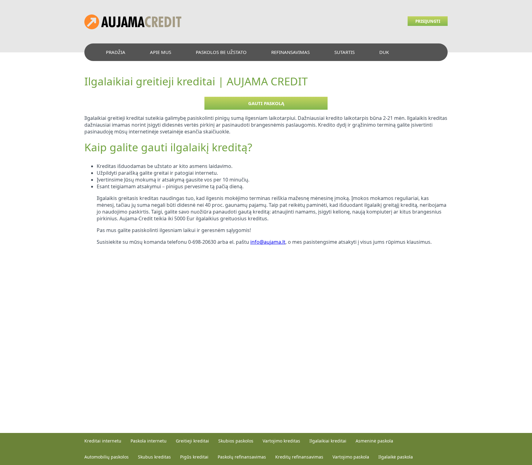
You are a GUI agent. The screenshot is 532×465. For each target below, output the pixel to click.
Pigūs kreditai (194, 457)
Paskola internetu (149, 441)
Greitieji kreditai (192, 441)
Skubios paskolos (235, 441)
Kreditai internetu (102, 441)
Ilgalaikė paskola (395, 457)
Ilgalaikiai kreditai (327, 441)
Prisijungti (427, 21)
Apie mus (160, 52)
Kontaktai (118, 70)
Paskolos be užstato (221, 52)
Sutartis (344, 52)
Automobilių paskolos (106, 457)
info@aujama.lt (267, 242)
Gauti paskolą (266, 103)
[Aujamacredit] (132, 27)
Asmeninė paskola (374, 441)
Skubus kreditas (154, 457)
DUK (384, 52)
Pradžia (115, 52)
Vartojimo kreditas (281, 441)
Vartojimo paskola (350, 457)
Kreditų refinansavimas (299, 457)
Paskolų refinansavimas (242, 457)
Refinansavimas (290, 52)
